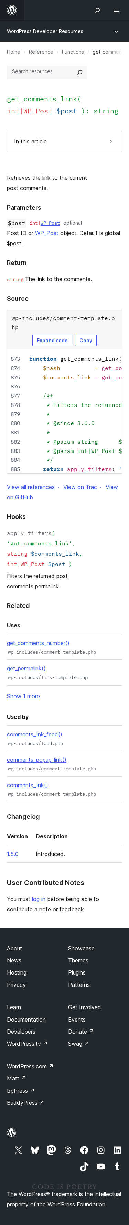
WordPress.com (30, 1066)
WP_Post (50, 223)
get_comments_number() (38, 642)
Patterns (79, 984)
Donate (81, 1031)
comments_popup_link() (36, 759)
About (14, 948)
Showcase (81, 948)
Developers (21, 1031)
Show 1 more (23, 696)
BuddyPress (25, 1102)
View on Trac (80, 486)
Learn (14, 1007)
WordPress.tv (27, 1043)
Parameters (24, 207)
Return (17, 262)
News (14, 960)
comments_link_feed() (34, 734)
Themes (78, 960)
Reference (41, 52)
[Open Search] (97, 10)
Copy (85, 340)
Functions (73, 52)
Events (77, 1019)
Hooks (16, 516)
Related (18, 605)
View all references (31, 486)
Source (18, 298)
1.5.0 (13, 853)
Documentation (26, 1019)
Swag (78, 1043)
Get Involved (84, 1007)
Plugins (77, 972)
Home (13, 52)
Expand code (52, 340)
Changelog (23, 816)
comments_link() (27, 785)
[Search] (80, 72)
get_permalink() (26, 668)
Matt (16, 1078)
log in (38, 898)
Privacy (16, 984)
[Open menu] (118, 10)
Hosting (16, 972)
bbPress (21, 1090)
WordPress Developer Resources (45, 31)
